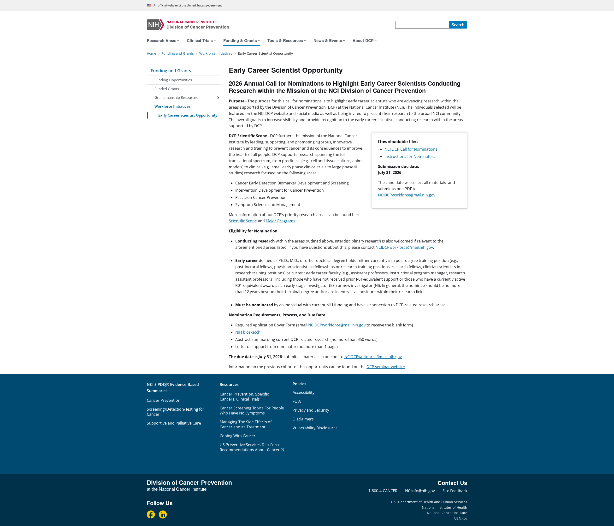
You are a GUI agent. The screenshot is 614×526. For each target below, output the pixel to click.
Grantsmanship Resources (176, 97)
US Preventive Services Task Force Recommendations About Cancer (250, 447)
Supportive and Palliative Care (174, 423)
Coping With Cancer (237, 435)
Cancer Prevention (163, 400)
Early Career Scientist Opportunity (187, 115)
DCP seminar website (385, 366)
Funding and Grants (171, 70)
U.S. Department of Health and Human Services (429, 502)
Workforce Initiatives (172, 106)
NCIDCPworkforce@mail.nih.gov (406, 195)
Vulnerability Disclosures (315, 428)
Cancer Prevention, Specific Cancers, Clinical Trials (244, 396)
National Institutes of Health (444, 507)
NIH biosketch (247, 332)
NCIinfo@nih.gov (420, 490)
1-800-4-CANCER (382, 490)
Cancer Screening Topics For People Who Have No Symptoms (252, 410)
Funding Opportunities (173, 79)
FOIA (297, 401)
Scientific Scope (243, 221)
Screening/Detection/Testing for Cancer (175, 412)
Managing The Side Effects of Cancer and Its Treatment (246, 424)
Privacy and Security (311, 410)
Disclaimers (303, 419)
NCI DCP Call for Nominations (410, 149)
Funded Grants (166, 88)
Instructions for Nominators (409, 156)
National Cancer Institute (447, 512)
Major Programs (280, 221)
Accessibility (303, 392)
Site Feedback (455, 490)
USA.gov (460, 518)
